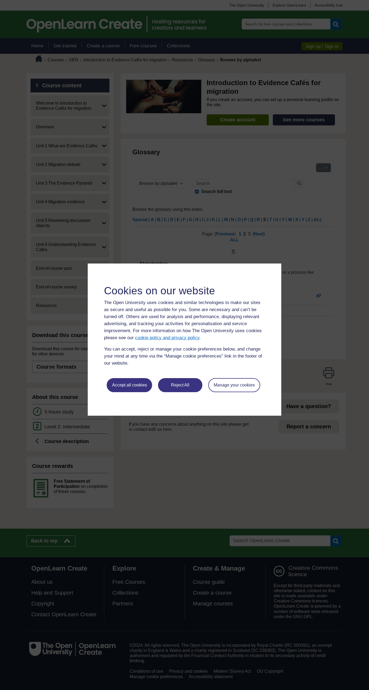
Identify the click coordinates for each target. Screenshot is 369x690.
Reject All (180, 385)
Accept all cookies (129, 385)
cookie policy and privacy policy (167, 337)
